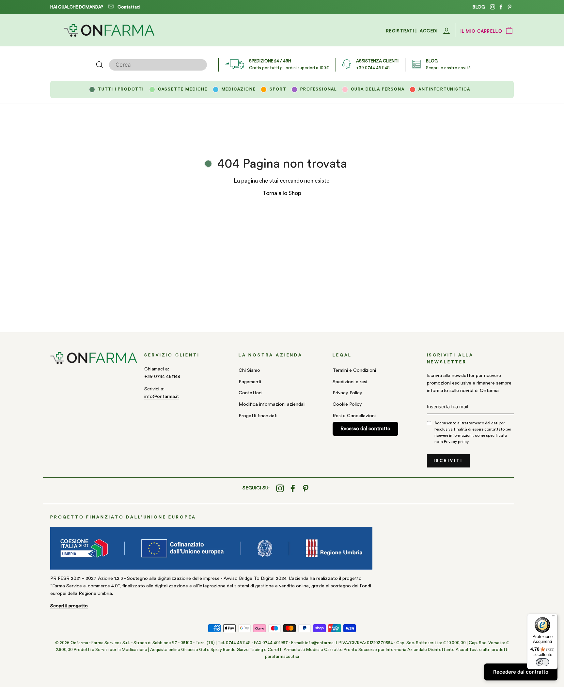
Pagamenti (250, 381)
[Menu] (553, 617)
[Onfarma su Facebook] (293, 488)
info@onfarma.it (161, 396)
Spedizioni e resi (350, 381)
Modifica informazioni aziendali (272, 404)
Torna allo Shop (282, 193)
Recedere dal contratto (520, 672)
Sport (278, 89)
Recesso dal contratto (365, 428)
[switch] (542, 662)
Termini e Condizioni (354, 370)
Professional (318, 89)
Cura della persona (377, 89)
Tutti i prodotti (121, 89)
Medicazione (239, 89)
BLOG (478, 7)
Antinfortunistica (444, 89)
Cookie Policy (347, 404)
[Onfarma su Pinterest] (305, 488)
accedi (429, 31)
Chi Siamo (249, 370)
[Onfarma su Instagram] (280, 488)
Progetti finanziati (258, 415)
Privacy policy (456, 442)
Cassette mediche (183, 89)
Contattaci (129, 7)
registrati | (401, 31)
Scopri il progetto (69, 605)
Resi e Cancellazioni (354, 415)
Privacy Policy (347, 392)
